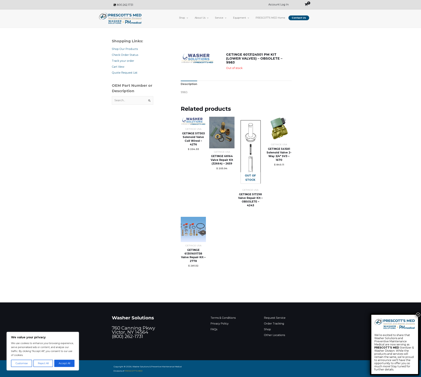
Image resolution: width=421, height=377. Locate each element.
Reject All (43, 363)
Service (219, 17)
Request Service (274, 317)
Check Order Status (125, 54)
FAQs (213, 329)
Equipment (239, 17)
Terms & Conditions (223, 317)
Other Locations (274, 335)
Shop (182, 17)
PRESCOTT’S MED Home (270, 17)
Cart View (118, 66)
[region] (43, 351)
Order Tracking (274, 323)
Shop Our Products (125, 49)
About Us (200, 17)
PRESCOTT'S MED (134, 371)
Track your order (123, 60)
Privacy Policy (219, 323)
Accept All (64, 363)
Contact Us (299, 17)
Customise (21, 363)
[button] (186, 17)
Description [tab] (189, 84)
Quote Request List (124, 72)
